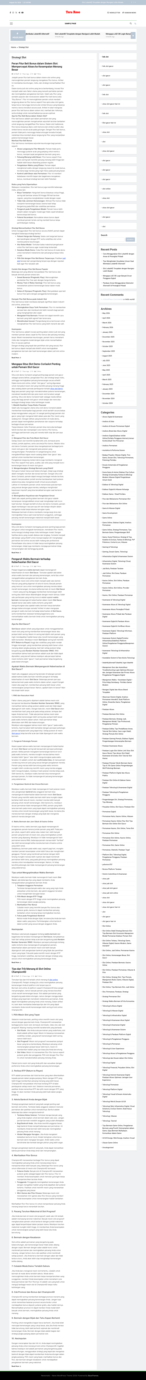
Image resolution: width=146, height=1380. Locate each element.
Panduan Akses (108, 709)
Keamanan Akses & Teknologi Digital (116, 605)
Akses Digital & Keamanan (112, 417)
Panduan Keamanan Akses (112, 746)
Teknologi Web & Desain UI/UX (114, 1102)
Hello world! (130, 299)
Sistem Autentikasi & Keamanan (114, 874)
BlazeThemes (93, 1376)
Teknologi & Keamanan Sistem (114, 1030)
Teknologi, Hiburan (109, 1116)
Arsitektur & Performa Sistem (113, 450)
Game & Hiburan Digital (111, 508)
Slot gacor (16, 733)
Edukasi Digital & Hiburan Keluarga (115, 489)
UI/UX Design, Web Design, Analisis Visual (118, 1138)
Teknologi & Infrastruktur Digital (114, 1015)
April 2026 (106, 318)
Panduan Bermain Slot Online (113, 714)
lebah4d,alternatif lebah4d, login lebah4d (117, 663)
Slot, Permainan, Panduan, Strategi (115, 992)
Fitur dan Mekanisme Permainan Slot (116, 499)
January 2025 (107, 389)
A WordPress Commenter (112, 299)
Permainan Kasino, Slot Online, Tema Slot (118, 828)
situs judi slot (107, 883)
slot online (53, 980)
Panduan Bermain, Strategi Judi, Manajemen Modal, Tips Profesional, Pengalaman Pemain (116, 721)
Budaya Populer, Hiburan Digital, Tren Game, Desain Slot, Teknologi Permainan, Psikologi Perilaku (118, 457)
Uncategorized (107, 1147)
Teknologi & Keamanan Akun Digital (116, 1020)
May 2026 (106, 313)
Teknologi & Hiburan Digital (112, 1011)
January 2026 (107, 332)
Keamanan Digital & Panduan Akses (115, 621)
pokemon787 (107, 864)
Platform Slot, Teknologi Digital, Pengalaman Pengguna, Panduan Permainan (114, 857)
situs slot (106, 132)
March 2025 (106, 380)
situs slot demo (56, 389)
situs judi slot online (110, 893)
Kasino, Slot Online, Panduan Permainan (117, 595)
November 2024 (108, 398)
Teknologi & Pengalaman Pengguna (115, 1039)
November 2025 (108, 342)
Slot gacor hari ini (109, 123)
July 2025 (106, 361)
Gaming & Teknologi (110, 547)
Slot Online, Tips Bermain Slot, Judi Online (118, 987)
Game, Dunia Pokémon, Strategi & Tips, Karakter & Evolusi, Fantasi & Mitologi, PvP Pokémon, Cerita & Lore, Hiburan (118, 539)
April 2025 (106, 375)
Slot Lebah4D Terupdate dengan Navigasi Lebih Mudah (47, 34)
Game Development (109, 513)
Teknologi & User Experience (113, 1049)
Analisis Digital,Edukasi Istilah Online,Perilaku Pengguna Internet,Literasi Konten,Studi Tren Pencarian (118, 438)
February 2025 (107, 384)
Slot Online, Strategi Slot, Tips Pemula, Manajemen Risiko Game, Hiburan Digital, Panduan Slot (118, 979)
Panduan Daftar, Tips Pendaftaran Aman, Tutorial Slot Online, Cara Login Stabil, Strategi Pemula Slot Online (117, 731)
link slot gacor (107, 66)
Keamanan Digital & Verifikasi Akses (116, 626)
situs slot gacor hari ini (111, 104)
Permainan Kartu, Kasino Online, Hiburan (117, 816)
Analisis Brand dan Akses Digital (114, 431)
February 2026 (107, 327)
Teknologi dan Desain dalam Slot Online (117, 1058)
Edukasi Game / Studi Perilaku (113, 494)
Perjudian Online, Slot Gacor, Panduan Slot (118, 807)
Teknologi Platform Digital (112, 1089)
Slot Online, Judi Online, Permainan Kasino (118, 950)
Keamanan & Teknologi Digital (113, 600)
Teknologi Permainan (110, 1085)
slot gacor (106, 76)
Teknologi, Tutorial (109, 1121)
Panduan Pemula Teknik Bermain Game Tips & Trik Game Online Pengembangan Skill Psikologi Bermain (117, 765)
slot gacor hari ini (109, 921)
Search (104, 235)
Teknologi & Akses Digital (112, 1006)
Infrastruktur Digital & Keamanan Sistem (117, 556)
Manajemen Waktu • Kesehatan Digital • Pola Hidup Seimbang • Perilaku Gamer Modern (117, 682)
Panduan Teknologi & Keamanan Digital (117, 788)
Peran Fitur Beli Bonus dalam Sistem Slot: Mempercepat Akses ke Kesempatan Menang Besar (37, 66)
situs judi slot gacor (110, 888)
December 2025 (108, 337)
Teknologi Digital (108, 1063)
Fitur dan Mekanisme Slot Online (114, 504)
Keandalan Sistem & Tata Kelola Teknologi (118, 658)
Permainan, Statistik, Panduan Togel (116, 850)
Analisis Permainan (109, 446)
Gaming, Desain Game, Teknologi (115, 552)
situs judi (105, 879)
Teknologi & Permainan (111, 1044)
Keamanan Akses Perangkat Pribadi (115, 609)
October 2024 (107, 403)
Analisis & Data (108, 421)
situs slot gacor (108, 151)
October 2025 (107, 346)
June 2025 (106, 365)
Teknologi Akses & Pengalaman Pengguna (118, 1053)
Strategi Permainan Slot (111, 997)
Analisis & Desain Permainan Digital (116, 426)
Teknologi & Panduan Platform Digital (116, 1034)
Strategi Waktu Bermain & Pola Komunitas (118, 1001)
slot (103, 142)
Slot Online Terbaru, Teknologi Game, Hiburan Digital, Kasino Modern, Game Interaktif (116, 943)
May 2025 (106, 370)
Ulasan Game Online (110, 1143)
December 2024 (108, 394)
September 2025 (108, 351)
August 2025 (107, 356)
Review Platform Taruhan (111, 869)
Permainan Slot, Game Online (113, 845)
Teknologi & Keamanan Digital (113, 1025)
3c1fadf (16, 74)
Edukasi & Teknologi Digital (112, 485)
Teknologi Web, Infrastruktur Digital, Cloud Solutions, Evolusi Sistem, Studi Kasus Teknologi (118, 1108)
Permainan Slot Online (110, 833)
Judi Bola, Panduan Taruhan (112, 569)
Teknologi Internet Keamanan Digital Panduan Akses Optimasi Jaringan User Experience (117, 1077)
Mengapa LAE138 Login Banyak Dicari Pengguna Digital (102, 2)
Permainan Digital (109, 812)
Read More (15, 357)
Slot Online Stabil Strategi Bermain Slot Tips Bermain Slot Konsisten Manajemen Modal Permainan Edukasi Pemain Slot (117, 933)
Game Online (107, 518)
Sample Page (70, 24)
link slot (105, 95)
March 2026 (106, 323)
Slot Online (106, 926)
